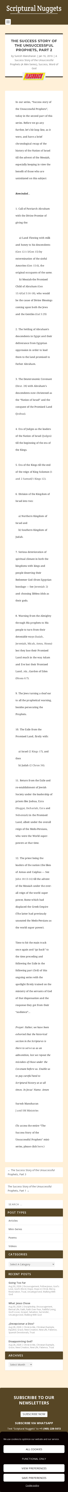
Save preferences (34, 1478)
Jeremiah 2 (40, 586)
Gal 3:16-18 (27, 293)
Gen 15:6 (33, 265)
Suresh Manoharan (25, 56)
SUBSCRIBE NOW (34, 1414)
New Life (43, 1329)
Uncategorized (34, 1291)
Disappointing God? (21, 1341)
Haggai (20, 808)
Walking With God (33, 1314)
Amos (39, 643)
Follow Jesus (46, 1286)
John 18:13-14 (24, 879)
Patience (52, 1329)
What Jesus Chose (19, 1303)
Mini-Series (15, 1229)
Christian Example (45, 1327)
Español (12, 1329)
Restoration (14, 1291)
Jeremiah (21, 643)
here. (40, 1146)
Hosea (47, 643)
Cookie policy (32, 1485)
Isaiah (39, 636)
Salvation (33, 1312)
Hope (30, 1288)
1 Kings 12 (38, 478)
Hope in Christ (41, 1288)
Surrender (44, 1312)
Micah (31, 643)
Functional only (34, 1458)
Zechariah (32, 808)
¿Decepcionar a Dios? (21, 1323)
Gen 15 (33, 251)
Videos (13, 1246)
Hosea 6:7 (22, 678)
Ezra (42, 808)
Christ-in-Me (29, 1327)
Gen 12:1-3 (22, 251)
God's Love (14, 1312)
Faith (22, 1309)
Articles (13, 1220)
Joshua (20, 413)
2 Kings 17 (36, 751)
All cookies (34, 1449)
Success (43, 64)
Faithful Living (48, 1309)
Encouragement (31, 1286)
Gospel (24, 1312)
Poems (13, 1237)
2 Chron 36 (36, 765)
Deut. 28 (21, 386)
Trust (23, 1291)
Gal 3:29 (41, 314)
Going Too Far (17, 1282)
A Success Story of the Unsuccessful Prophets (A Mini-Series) (33, 60)
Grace (20, 1329)
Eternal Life (14, 1309)
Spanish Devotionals (19, 1332)
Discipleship (30, 1306)
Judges (47, 435)
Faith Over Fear (33, 1309)
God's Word (20, 1288)
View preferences (34, 1468)
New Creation (31, 1329)
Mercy (52, 1288)
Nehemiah (22, 815)
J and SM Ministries (27, 1110)
